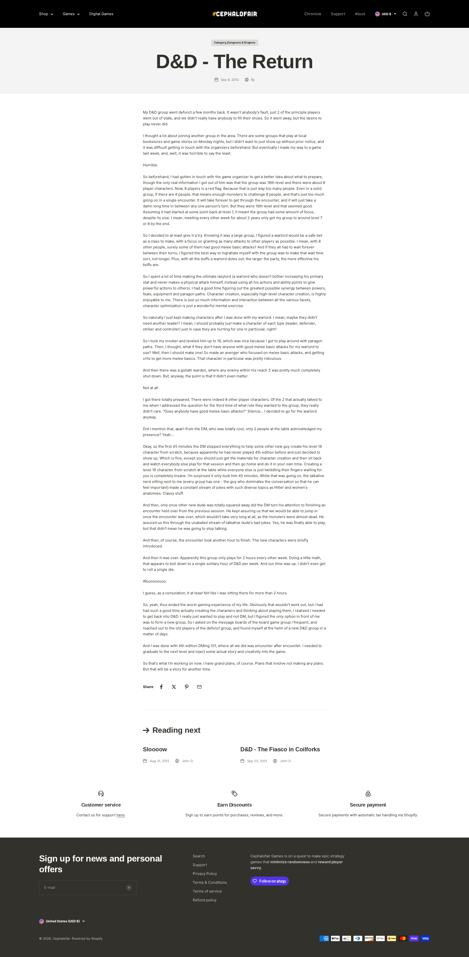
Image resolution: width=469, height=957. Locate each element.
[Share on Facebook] (161, 687)
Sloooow (155, 749)
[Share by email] (199, 687)
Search (199, 856)
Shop (43, 13)
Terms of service (207, 891)
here (121, 815)
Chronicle (312, 13)
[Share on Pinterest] (187, 687)
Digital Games (101, 13)
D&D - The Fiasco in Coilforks (280, 749)
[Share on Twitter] (174, 687)
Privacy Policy (205, 873)
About (360, 13)
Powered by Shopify (87, 938)
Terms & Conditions (210, 882)
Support (338, 13)
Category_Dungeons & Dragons (234, 42)
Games (69, 13)
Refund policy (204, 900)
